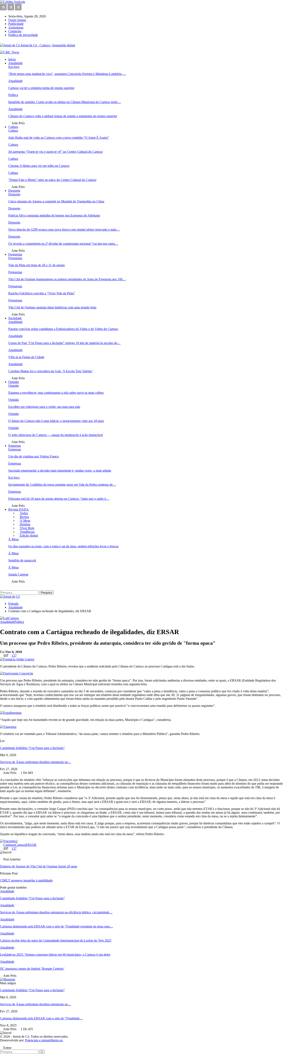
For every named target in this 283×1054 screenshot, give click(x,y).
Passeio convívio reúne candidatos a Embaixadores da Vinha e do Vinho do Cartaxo (63, 329)
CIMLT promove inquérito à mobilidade (26, 880)
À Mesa (24, 520)
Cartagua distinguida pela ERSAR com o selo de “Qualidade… (41, 1018)
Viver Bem (26, 528)
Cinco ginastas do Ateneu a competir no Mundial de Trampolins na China (56, 201)
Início (12, 59)
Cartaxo (20, 845)
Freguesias (15, 254)
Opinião (13, 382)
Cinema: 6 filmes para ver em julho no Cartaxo (38, 165)
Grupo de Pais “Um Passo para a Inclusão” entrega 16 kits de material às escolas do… (64, 343)
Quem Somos (17, 20)
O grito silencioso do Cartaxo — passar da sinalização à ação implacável (55, 435)
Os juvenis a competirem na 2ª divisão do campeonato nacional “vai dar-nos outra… (63, 243)
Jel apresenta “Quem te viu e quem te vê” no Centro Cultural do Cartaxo (55, 151)
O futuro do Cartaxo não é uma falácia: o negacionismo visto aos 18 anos (56, 421)
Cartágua (9, 845)
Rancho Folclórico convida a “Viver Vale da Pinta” (41, 293)
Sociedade (15, 318)
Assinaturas (15, 27)
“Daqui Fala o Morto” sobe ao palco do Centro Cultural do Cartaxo (52, 180)
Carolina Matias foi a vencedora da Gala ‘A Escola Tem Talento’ (50, 371)
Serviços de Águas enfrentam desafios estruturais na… (35, 762)
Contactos (14, 31)
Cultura (13, 127)
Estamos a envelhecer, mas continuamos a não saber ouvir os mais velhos (56, 392)
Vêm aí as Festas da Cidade (26, 357)
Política (13, 95)
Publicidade (16, 23)
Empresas (14, 445)
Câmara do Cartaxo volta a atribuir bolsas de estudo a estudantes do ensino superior (62, 116)
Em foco (13, 67)
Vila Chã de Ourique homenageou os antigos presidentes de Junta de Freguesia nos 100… (67, 279)
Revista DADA (18, 509)
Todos (23, 513)
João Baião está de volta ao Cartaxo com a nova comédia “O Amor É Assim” (58, 137)
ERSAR (30, 845)
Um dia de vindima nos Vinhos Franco (33, 456)
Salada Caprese (18, 574)
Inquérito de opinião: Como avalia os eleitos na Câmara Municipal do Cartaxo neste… (64, 102)
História (24, 524)
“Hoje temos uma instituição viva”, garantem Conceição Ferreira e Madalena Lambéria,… (67, 74)
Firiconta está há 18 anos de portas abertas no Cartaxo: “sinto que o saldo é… (58, 498)
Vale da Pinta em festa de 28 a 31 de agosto (36, 265)
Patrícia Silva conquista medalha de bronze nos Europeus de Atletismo (54, 215)
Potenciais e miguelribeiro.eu (44, 1040)
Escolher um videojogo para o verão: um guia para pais (44, 406)
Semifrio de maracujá (22, 560)
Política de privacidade (23, 35)
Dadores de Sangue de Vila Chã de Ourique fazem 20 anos (38, 866)
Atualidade (15, 63)
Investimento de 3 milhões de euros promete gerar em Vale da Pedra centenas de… (62, 484)
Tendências (27, 532)
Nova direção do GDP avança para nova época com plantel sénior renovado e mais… (64, 229)
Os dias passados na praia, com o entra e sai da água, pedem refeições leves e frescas (63, 546)
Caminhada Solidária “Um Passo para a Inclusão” (32, 748)
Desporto (14, 190)
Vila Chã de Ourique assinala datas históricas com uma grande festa (52, 307)
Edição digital (28, 535)
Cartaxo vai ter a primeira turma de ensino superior (41, 88)
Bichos (24, 517)
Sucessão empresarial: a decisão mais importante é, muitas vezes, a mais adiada (59, 470)
